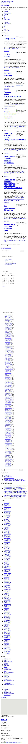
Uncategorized (7, 659)
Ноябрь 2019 (8, 334)
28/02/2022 (6, 89)
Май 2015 (7, 406)
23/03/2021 (6, 202)
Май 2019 (7, 342)
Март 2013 (7, 441)
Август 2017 (8, 370)
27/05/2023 (6, 51)
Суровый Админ (8, 485)
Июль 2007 (8, 466)
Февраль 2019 (8, 346)
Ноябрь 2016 (8, 382)
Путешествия (7, 679)
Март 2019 (7, 344)
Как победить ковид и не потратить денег (9, 227)
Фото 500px (7, 19)
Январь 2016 (8, 396)
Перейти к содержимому (7, 1)
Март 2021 (7, 321)
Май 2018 (7, 358)
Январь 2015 (8, 412)
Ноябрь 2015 (8, 398)
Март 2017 (7, 377)
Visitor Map (3, 697)
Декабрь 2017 (8, 365)
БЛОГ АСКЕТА (5, 5)
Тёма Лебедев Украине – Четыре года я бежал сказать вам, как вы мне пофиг (13, 184)
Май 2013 (7, 439)
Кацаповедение (7, 669)
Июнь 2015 (8, 405)
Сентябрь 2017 (9, 369)
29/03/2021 (6, 176)
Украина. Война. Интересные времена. (13, 479)
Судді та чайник (7, 55)
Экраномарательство (9, 684)
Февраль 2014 (8, 426)
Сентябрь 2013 (9, 433)
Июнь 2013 (8, 437)
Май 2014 (7, 422)
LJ (4, 17)
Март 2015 (7, 409)
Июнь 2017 (8, 373)
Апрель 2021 (8, 320)
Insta (5, 18)
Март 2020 (7, 332)
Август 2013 (8, 435)
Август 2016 (8, 386)
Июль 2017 (8, 371)
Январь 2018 (8, 363)
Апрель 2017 (8, 375)
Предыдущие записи (6, 248)
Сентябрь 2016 (9, 385)
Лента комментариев (10, 263)
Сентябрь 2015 (9, 401)
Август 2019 (8, 338)
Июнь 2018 (8, 356)
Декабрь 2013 (8, 429)
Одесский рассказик (8, 74)
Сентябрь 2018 (9, 352)
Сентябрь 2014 (9, 417)
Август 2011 (8, 463)
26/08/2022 (6, 70)
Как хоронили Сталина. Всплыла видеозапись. (9, 160)
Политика (6, 676)
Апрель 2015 (8, 408)
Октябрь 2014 (8, 416)
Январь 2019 (8, 347)
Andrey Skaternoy (8, 491)
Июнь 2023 (8, 315)
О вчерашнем (9, 39)
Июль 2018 (8, 355)
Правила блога (7, 13)
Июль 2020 (8, 330)
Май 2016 (7, 390)
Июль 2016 (8, 387)
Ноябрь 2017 (8, 366)
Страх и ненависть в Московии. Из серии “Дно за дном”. (15, 486)
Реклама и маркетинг (9, 680)
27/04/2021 (6, 130)
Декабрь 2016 (8, 381)
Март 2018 (7, 360)
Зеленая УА (6, 668)
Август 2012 (8, 451)
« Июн (3, 286)
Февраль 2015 (8, 410)
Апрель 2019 (8, 343)
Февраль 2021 (8, 323)
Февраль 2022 (8, 319)
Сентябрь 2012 (9, 449)
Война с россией (8, 661)
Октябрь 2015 (8, 400)
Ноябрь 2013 (8, 431)
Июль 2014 (8, 420)
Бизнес (5, 660)
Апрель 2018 (8, 359)
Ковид (5, 671)
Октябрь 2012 (8, 448)
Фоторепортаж (7, 683)
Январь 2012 (8, 457)
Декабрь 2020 (8, 324)
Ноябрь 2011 (8, 460)
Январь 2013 (8, 444)
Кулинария (6, 673)
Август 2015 (8, 402)
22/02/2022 (6, 108)
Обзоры (6, 675)
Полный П (6, 677)
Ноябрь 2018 (8, 350)
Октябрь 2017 (8, 367)
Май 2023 (7, 316)
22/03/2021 (6, 221)
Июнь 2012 (8, 452)
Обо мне (6, 11)
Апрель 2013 (8, 440)
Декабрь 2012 (8, 445)
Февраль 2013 (8, 443)
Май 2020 (7, 331)
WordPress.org (8, 264)
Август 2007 (8, 464)
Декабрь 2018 (8, 348)
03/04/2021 (6, 153)
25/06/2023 (6, 35)
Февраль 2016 (8, 394)
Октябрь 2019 (8, 335)
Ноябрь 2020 (8, 325)
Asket (5, 496)
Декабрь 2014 (8, 413)
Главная (6, 14)
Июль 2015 (8, 404)
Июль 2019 (8, 339)
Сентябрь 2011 (8, 462)
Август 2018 (8, 354)
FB (4, 15)
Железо (5, 667)
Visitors (4, 720)
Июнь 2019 (8, 340)
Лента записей (8, 261)
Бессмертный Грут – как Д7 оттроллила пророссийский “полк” (15, 491)
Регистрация (8, 259)
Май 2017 (7, 374)
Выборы (6, 663)
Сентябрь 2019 (9, 336)
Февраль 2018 (8, 362)
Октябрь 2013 (8, 432)
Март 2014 (7, 425)
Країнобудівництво (8, 672)
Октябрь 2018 (8, 351)
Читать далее (11, 48)
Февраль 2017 (8, 378)
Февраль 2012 (8, 456)
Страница (6, 681)
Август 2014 (8, 418)
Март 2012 (7, 455)
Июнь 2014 (8, 421)
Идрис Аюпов (7, 488)
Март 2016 (7, 393)
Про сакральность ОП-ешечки (9, 208)
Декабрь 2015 (8, 397)
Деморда (6, 664)
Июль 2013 (8, 436)
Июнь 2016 (8, 389)
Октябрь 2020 (8, 327)
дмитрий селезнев (8, 493)
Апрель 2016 (8, 391)
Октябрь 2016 (8, 383)
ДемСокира (6, 665)
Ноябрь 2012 (8, 447)
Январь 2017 (8, 379)
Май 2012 (7, 453)
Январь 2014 (8, 428)
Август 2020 (8, 328)
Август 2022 (8, 317)
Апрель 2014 (8, 424)
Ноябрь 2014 (8, 414)
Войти (6, 260)
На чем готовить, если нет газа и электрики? (9, 115)
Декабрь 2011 (8, 459)
